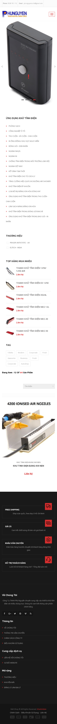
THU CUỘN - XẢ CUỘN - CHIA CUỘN (22, 136)
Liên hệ (28, 473)
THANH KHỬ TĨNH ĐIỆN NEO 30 (32, 330)
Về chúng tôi (10, 627)
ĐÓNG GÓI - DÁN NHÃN (18, 146)
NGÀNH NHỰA (14, 151)
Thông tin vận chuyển (14, 633)
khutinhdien (41, 709)
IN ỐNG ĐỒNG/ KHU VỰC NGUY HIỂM (23, 141)
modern (21, 352)
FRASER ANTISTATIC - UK (20, 243)
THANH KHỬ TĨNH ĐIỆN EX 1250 (32, 282)
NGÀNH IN (12, 156)
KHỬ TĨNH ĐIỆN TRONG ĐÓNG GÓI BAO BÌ (25, 211)
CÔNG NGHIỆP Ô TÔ (16, 131)
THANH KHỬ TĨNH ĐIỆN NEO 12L (32, 306)
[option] (28, 63)
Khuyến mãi (9, 682)
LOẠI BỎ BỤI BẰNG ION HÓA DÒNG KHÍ (24, 191)
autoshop (25, 364)
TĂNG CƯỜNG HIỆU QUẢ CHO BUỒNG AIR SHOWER (29, 181)
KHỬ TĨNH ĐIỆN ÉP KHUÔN (19, 186)
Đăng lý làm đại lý (12, 687)
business (23, 358)
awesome (11, 358)
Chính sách (14, 712)
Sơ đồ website (10, 662)
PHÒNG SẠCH (14, 126)
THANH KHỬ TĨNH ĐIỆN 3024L (31, 294)
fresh (44, 352)
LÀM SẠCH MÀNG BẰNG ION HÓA (22, 206)
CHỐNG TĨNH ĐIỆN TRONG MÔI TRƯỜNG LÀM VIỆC (29, 161)
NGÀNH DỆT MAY (15, 166)
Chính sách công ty (13, 638)
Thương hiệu (10, 677)
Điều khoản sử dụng (13, 643)
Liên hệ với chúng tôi (13, 657)
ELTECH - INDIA (16, 248)
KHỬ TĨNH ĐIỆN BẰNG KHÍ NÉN (29, 462)
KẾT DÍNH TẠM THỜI (16, 171)
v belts (10, 352)
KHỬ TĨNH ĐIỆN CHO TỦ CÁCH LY (21, 176)
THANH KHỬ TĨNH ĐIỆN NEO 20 (32, 318)
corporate (33, 352)
